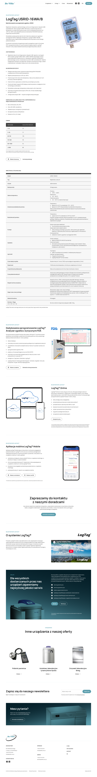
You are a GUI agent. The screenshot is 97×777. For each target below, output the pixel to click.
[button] (49, 3)
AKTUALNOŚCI (70, 748)
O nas (63, 3)
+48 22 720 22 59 (9, 752)
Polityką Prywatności (81, 694)
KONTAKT (69, 751)
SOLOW (89, 771)
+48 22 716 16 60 (40, 757)
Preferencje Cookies (41, 771)
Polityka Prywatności (33, 771)
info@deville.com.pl (24, 712)
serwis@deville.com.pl (42, 759)
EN (82, 3)
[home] (10, 3)
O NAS (68, 746)
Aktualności (70, 3)
